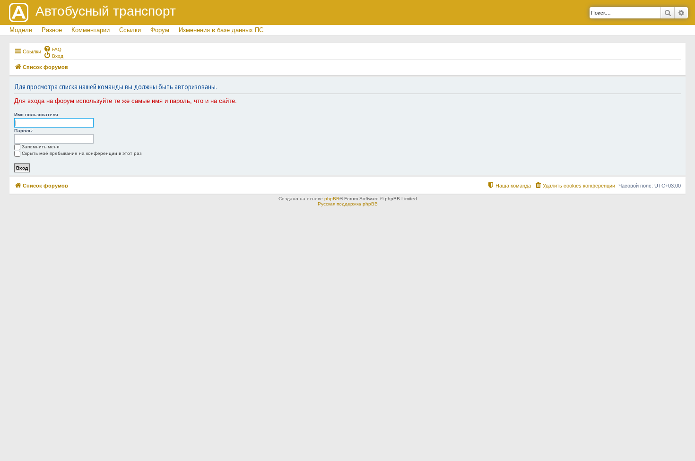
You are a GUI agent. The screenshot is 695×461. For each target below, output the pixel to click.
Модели (20, 30)
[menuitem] (52, 48)
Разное (52, 30)
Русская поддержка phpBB (348, 203)
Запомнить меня (40, 146)
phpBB (331, 198)
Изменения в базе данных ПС (221, 30)
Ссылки (130, 30)
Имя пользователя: (37, 114)
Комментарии (90, 30)
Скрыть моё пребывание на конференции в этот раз (82, 153)
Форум (159, 30)
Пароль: (23, 130)
